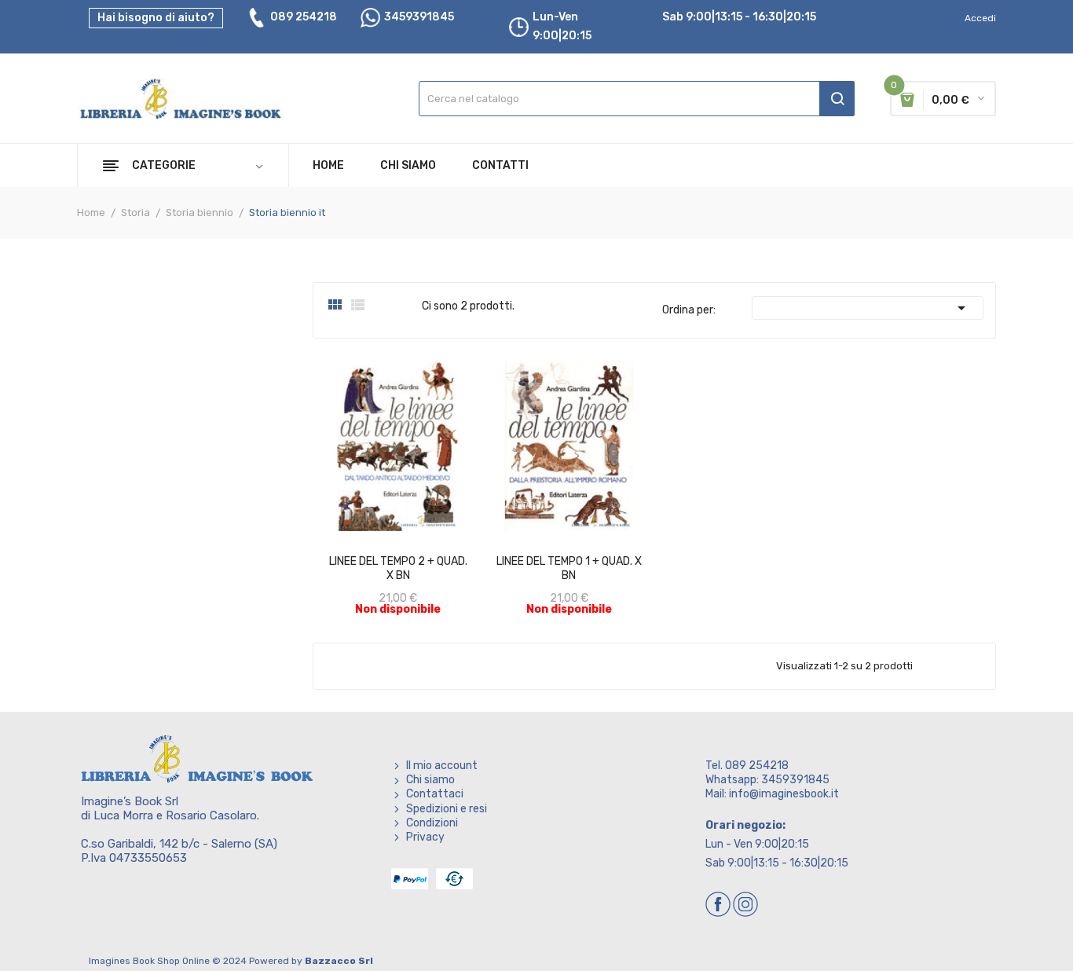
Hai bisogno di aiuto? (155, 17)
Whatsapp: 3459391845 (767, 779)
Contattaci (434, 794)
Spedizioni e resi (446, 808)
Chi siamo (430, 779)
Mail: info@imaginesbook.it (772, 794)
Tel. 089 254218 (747, 765)
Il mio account (442, 765)
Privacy (425, 837)
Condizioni (432, 823)
